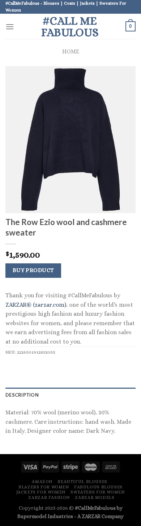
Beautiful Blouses (82, 481)
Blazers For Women (43, 487)
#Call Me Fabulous (70, 26)
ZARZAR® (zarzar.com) (35, 304)
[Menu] (9, 26)
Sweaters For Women (97, 492)
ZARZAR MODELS (94, 497)
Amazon (42, 481)
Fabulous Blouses (98, 487)
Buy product (33, 270)
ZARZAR (91, 516)
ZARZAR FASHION (49, 497)
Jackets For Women (41, 492)
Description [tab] (22, 395)
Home (70, 51)
